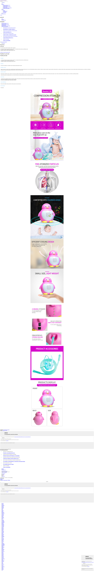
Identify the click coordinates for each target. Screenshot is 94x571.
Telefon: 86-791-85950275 (3, 0)
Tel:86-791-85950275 (4, 472)
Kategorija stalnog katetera (6, 8)
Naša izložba (4, 12)
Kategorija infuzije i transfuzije (6, 6)
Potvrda (4, 10)
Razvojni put (4, 11)
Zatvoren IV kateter (5, 430)
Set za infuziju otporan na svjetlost (8, 464)
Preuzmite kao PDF (7, 52)
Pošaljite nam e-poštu (2, 52)
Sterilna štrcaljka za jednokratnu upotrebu (9, 34)
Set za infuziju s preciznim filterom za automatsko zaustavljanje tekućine (14, 461)
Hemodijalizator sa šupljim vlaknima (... (9, 29)
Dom (2, 18)
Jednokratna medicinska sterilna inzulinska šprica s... (11, 458)
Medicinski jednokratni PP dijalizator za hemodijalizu (11, 455)
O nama (3, 468)
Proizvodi (3, 4)
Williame (1, 479)
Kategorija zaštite (4, 25)
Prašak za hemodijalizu (6, 40)
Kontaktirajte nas (4, 13)
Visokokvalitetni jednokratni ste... (8, 37)
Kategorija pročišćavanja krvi (6, 5)
